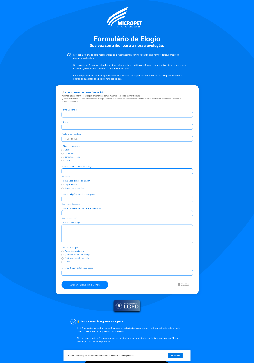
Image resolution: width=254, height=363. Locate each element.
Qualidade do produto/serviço (77, 254)
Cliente (68, 149)
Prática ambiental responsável (77, 258)
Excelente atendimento (74, 251)
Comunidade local (72, 156)
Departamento (71, 184)
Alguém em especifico (74, 188)
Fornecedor (70, 153)
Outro (67, 160)
